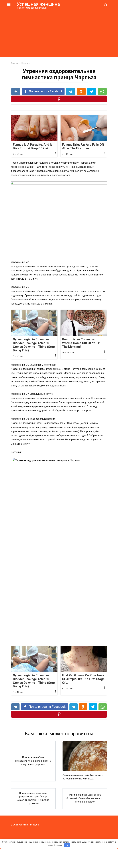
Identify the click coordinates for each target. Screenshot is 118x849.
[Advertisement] (59, 32)
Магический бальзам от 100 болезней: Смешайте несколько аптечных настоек (85, 798)
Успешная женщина (38, 4)
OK (67, 845)
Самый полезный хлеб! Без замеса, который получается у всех (83, 777)
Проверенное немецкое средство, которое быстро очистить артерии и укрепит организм (33, 798)
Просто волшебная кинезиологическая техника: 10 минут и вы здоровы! (33, 761)
